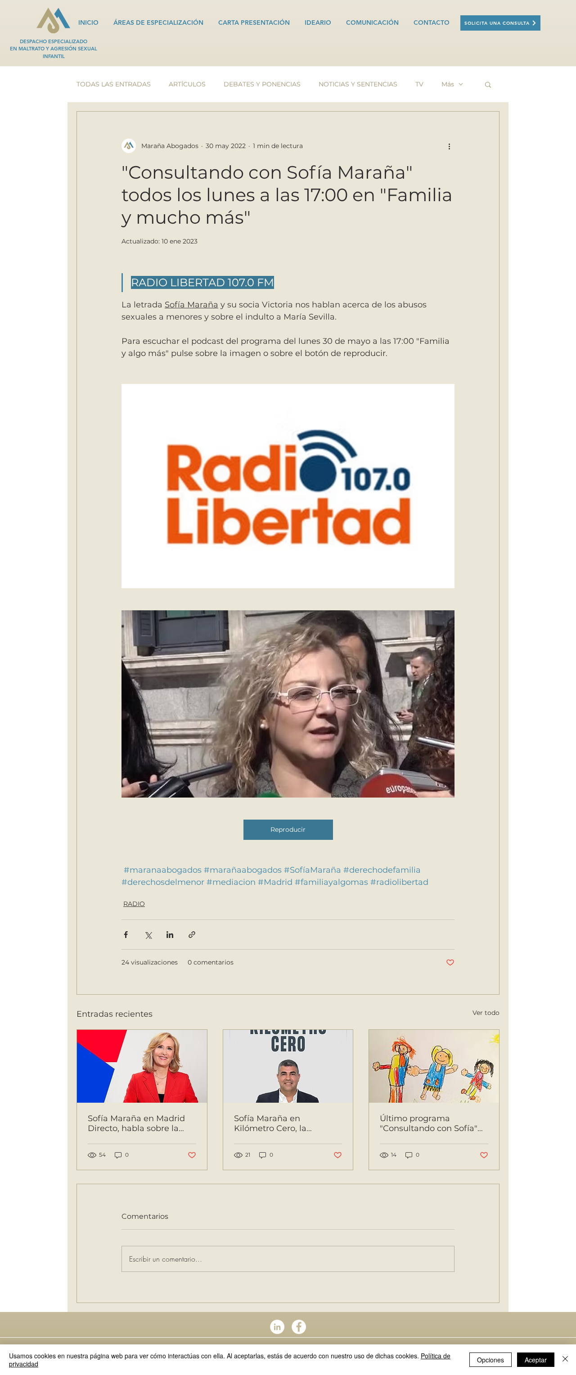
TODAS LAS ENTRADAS (113, 84)
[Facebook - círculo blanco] (299, 1327)
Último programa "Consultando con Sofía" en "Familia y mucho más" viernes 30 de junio (433, 1123)
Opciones (490, 1359)
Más (447, 84)
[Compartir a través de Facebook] (126, 934)
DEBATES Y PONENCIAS (262, 84)
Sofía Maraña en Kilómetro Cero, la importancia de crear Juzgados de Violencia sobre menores (279, 1123)
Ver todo (486, 1013)
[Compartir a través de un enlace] (192, 934)
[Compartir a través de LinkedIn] (170, 934)
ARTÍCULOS (187, 84)
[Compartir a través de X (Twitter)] (148, 934)
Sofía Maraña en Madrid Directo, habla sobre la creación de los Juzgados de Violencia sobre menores (138, 1123)
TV (419, 84)
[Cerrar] (565, 1360)
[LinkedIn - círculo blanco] (277, 1327)
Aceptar (536, 1359)
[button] (488, 84)
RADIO (134, 904)
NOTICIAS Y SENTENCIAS (358, 84)
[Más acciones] (449, 145)
